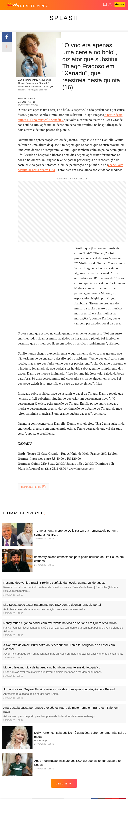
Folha (100, 15)
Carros (73, 15)
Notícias (47, 15)
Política (60, 15)
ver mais (62, 783)
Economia (87, 15)
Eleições (33, 15)
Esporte (112, 15)
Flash (20, 15)
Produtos (8, 15)
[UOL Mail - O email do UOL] (105, 4)
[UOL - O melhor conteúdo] (12, 5)
